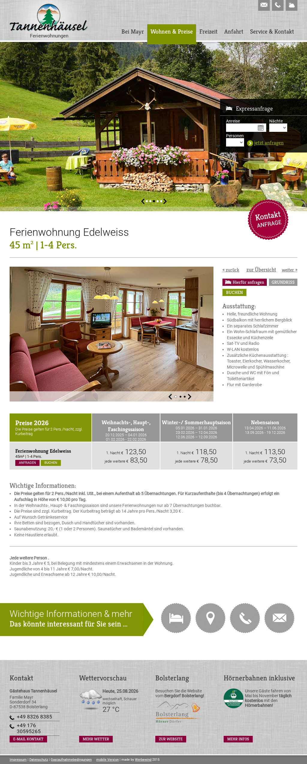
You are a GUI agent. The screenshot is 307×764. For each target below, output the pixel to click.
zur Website (171, 739)
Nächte (276, 121)
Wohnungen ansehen (176, 618)
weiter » (289, 270)
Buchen (234, 292)
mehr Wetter (96, 739)
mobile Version (107, 760)
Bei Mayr (132, 31)
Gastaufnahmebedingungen (71, 760)
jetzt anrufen (245, 618)
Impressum (18, 760)
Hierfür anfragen (248, 282)
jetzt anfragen (269, 143)
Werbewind (143, 760)
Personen (235, 135)
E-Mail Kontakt (268, 219)
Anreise (233, 121)
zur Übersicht (261, 269)
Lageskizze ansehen (210, 618)
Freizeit (208, 31)
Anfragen (27, 463)
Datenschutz (38, 760)
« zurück (230, 270)
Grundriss (283, 282)
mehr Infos (238, 739)
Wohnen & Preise (172, 31)
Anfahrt (233, 31)
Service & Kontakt (272, 31)
